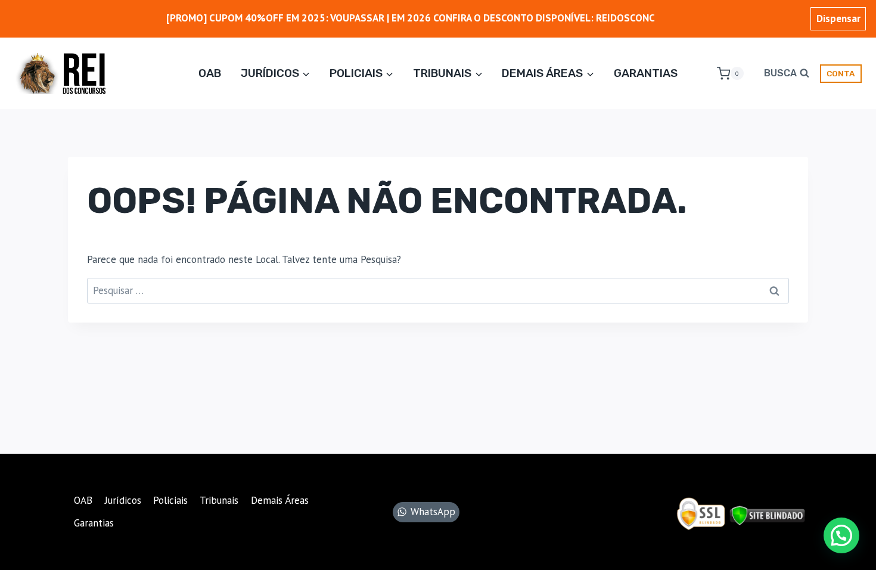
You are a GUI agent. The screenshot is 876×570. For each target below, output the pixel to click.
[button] (841, 535)
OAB (209, 73)
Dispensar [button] (838, 18)
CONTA (841, 73)
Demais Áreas (280, 500)
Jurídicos (123, 500)
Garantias (646, 73)
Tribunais (219, 500)
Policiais (170, 500)
